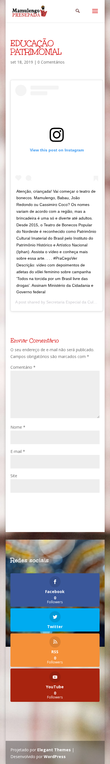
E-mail (17, 451)
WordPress (55, 756)
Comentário (23, 367)
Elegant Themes (54, 749)
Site (13, 475)
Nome (17, 427)
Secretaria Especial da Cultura (73, 302)
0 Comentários (51, 62)
